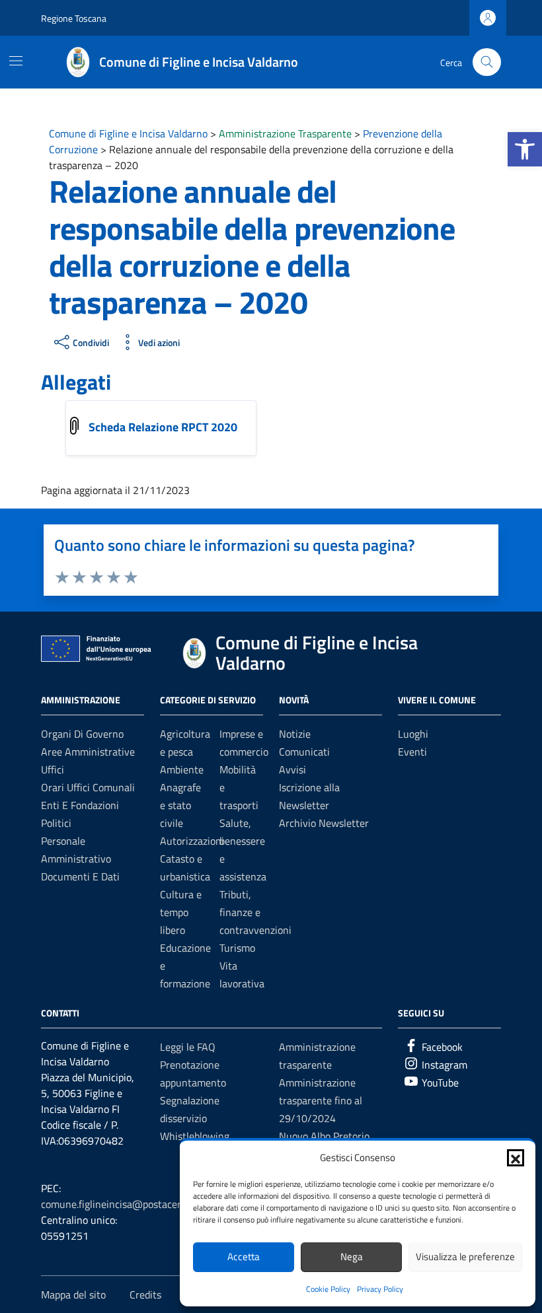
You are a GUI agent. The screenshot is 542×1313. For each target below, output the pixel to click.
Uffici (52, 769)
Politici (56, 823)
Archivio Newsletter (324, 823)
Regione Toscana (73, 18)
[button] (525, 149)
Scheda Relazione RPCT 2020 (164, 427)
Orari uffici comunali (88, 787)
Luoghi (413, 734)
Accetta (243, 1256)
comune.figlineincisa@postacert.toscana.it (136, 1204)
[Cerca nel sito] (487, 62)
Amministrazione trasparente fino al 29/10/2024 (320, 1100)
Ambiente (182, 769)
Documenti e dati (80, 876)
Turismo (237, 948)
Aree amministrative (88, 752)
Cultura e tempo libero (181, 912)
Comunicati (304, 752)
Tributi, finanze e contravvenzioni (255, 912)
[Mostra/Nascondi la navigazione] (16, 61)
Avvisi (292, 769)
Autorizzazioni (192, 841)
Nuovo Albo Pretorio (324, 1136)
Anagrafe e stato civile (180, 805)
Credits (145, 1294)
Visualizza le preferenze (465, 1256)
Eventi (412, 752)
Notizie (295, 734)
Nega (351, 1256)
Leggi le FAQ (187, 1047)
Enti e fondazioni (80, 805)
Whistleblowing (194, 1136)
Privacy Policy (380, 1289)
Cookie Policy (328, 1289)
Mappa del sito (73, 1294)
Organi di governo (82, 734)
